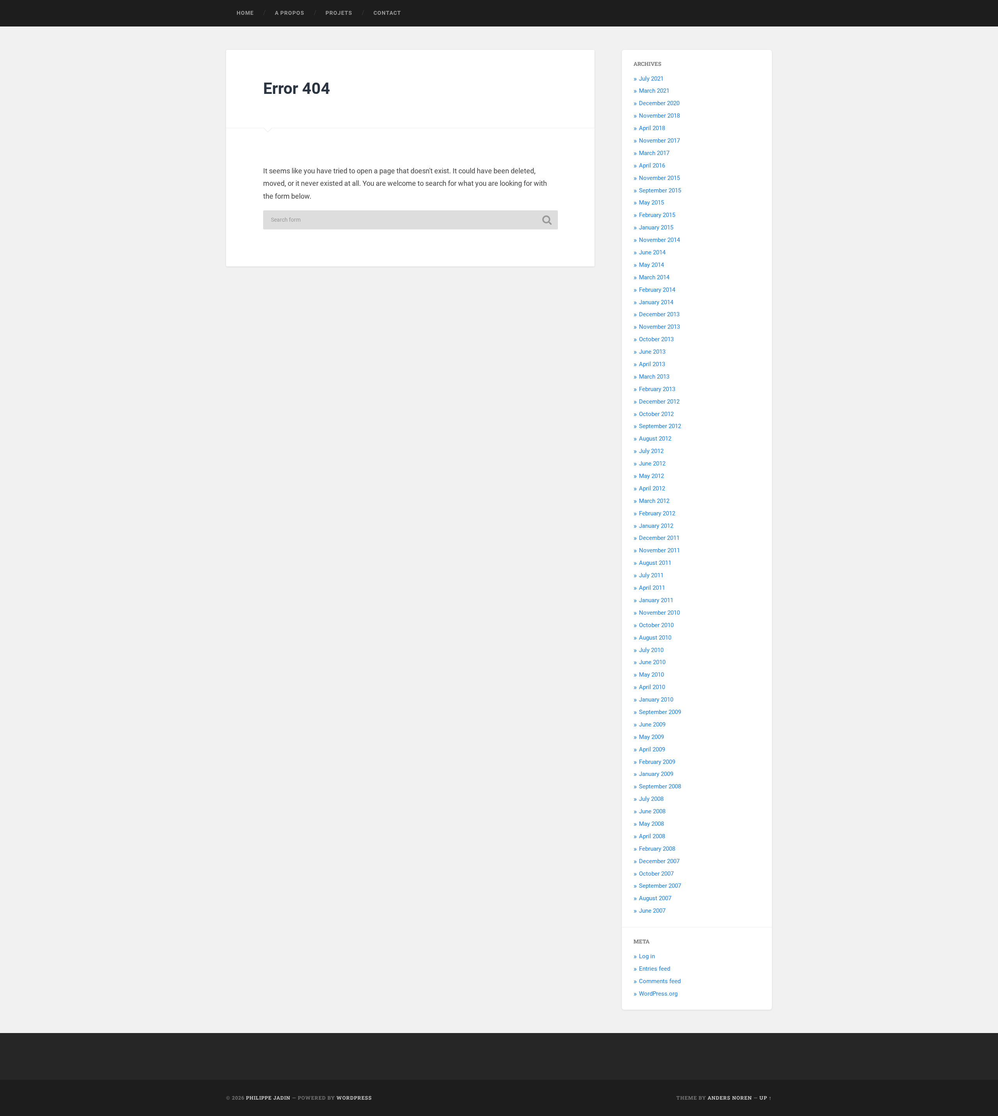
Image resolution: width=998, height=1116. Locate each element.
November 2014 (659, 239)
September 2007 (660, 885)
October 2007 (656, 873)
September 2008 (660, 786)
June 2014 (652, 252)
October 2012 (656, 414)
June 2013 (652, 351)
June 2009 (652, 724)
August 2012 (655, 438)
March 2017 (654, 153)
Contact (387, 13)
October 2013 (656, 339)
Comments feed (660, 981)
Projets (339, 13)
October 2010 (656, 625)
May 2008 (651, 823)
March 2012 (654, 500)
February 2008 (657, 848)
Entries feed (654, 968)
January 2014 (656, 302)
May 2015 (651, 202)
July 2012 (651, 451)
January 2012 (656, 525)
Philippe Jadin (268, 1098)
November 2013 (659, 326)
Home (245, 13)
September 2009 (660, 712)
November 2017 (659, 140)
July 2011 (651, 575)
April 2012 (652, 488)
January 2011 (656, 600)
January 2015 (656, 227)
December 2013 (659, 314)
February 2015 (657, 215)
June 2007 (652, 910)
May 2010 (651, 674)
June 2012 (652, 463)
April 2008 (652, 836)
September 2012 (660, 426)
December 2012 (659, 401)
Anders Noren (730, 1098)
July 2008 (651, 798)
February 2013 (657, 389)
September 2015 (660, 190)
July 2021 (651, 78)
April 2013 (652, 364)
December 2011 (659, 537)
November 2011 (659, 550)
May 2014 (651, 264)
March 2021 (654, 90)
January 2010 (656, 699)
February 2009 (657, 761)
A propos (289, 13)
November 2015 (659, 178)
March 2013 (654, 376)
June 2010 (652, 662)
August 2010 (655, 637)
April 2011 (652, 587)
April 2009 (652, 749)
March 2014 (654, 277)
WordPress (354, 1098)
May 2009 (651, 736)
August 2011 (655, 562)
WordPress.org (658, 993)
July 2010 (651, 650)
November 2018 (659, 115)
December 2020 (659, 103)
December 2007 (659, 861)
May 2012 (651, 476)
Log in (647, 956)
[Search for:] (410, 219)
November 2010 (659, 612)
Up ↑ (765, 1098)
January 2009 (656, 773)
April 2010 (652, 687)
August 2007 (655, 898)
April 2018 (652, 128)
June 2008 (652, 811)
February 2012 (657, 513)
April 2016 (652, 165)
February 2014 (657, 289)
